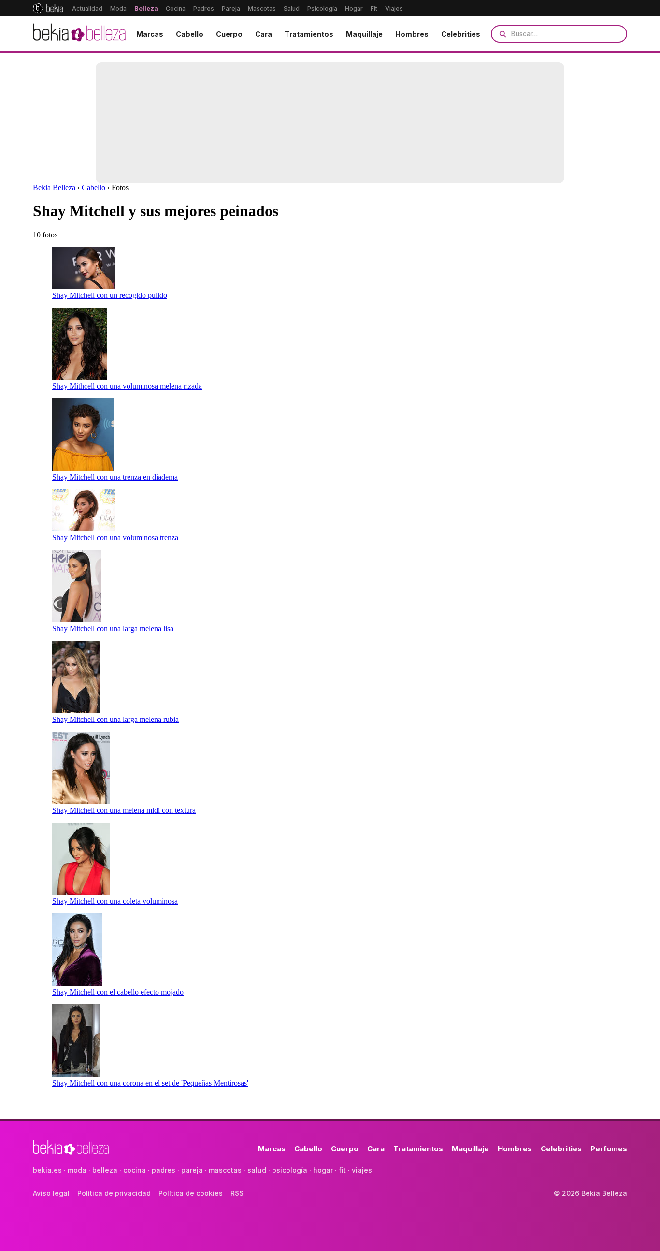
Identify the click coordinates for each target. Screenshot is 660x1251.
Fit (374, 8)
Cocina (176, 8)
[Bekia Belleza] (79, 33)
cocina (134, 1170)
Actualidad (87, 8)
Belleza (146, 8)
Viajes (394, 8)
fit (342, 1170)
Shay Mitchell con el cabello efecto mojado (118, 992)
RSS (237, 1193)
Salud (292, 8)
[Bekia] (48, 8)
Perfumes (608, 1148)
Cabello (189, 34)
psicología (289, 1170)
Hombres (412, 34)
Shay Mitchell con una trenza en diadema (115, 477)
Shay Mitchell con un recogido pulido (109, 295)
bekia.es (47, 1170)
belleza (104, 1170)
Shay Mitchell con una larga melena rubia (115, 719)
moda (77, 1170)
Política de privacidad (114, 1193)
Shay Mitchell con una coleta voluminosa (115, 901)
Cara (263, 34)
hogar (323, 1170)
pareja (192, 1170)
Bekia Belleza (54, 187)
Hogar (354, 8)
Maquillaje (364, 34)
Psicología (322, 8)
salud (256, 1170)
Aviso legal (51, 1193)
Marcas (149, 34)
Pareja (231, 8)
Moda (118, 8)
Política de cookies (190, 1193)
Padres (203, 8)
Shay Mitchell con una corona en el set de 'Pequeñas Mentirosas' (150, 1083)
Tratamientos (309, 34)
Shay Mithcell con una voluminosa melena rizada (127, 386)
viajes (362, 1170)
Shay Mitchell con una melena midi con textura (124, 810)
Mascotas (262, 8)
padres (163, 1170)
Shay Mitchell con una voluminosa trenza (115, 537)
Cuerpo (229, 34)
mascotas (225, 1170)
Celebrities (460, 34)
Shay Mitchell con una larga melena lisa (112, 628)
